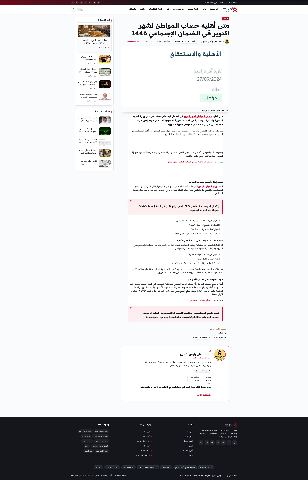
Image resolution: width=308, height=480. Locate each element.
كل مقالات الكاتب (203, 395)
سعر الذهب (88, 451)
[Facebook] (98, 2)
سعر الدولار (86, 436)
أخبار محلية (192, 9)
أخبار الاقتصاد (155, 9)
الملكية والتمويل (128, 467)
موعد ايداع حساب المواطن (203, 300)
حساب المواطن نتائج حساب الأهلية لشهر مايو (190, 161)
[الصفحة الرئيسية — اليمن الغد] (229, 9)
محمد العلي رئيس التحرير (213, 41)
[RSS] (72, 2)
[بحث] (73, 9)
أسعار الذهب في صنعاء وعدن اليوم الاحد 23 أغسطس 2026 (88, 153)
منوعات (132, 9)
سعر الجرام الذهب (101, 431)
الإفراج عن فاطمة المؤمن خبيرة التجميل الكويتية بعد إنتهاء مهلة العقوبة (87, 84)
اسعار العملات (145, 450)
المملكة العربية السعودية (201, 337)
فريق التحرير (166, 467)
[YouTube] (90, 2)
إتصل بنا (147, 446)
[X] (94, 2)
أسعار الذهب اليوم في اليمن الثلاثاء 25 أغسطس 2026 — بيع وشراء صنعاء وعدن (96, 43)
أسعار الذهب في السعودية (81, 475)
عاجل (204, 9)
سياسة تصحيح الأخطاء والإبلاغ (185, 467)
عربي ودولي (178, 9)
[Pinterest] (81, 2)
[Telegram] (77, 2)
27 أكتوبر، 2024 (164, 41)
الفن (168, 9)
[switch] (80, 9)
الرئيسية (214, 9)
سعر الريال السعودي (101, 436)
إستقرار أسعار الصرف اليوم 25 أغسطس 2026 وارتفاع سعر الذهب (88, 72)
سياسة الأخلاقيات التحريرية (148, 467)
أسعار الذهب (87, 441)
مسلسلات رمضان (101, 441)
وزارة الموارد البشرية (207, 186)
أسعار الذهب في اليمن (100, 446)
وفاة (86, 446)
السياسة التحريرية (143, 455)
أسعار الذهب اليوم (85, 431)
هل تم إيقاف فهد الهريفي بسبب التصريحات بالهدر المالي (87, 120)
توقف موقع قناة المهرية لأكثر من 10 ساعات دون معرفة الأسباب (88, 142)
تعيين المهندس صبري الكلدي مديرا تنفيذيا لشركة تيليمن (88, 97)
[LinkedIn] (85, 2)
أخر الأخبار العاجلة (143, 441)
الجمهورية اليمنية (220, 337)
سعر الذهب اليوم (102, 451)
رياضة (142, 9)
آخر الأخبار (146, 436)
